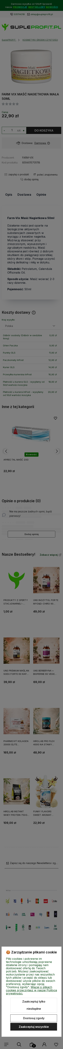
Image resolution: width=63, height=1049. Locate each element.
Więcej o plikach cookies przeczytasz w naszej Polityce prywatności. (31, 990)
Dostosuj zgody (33, 1018)
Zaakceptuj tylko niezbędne (33, 1005)
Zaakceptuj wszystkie (34, 1026)
